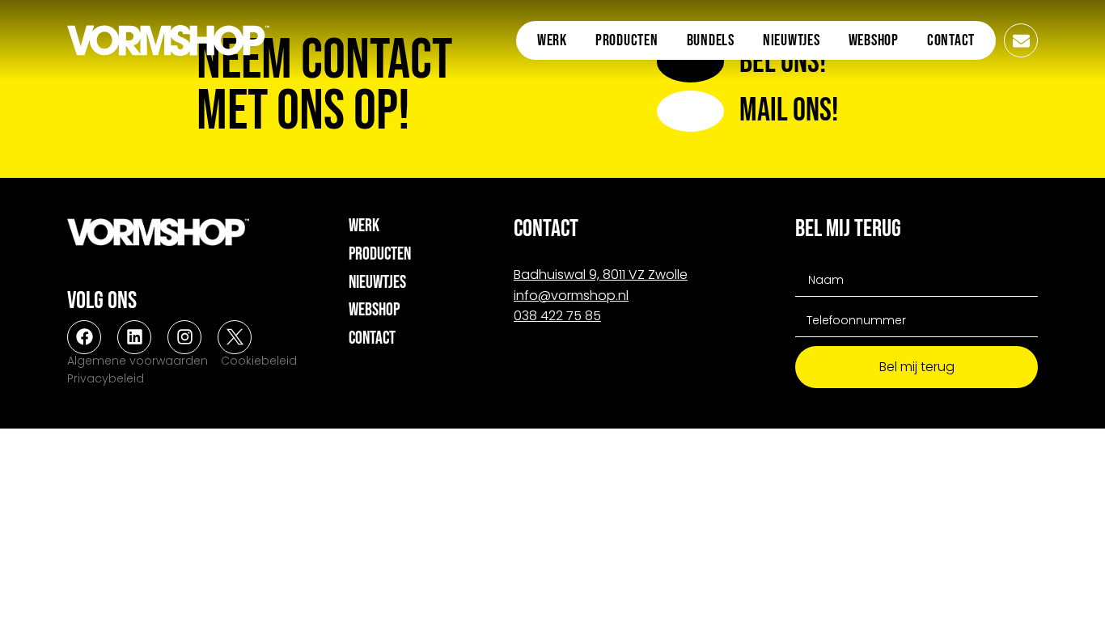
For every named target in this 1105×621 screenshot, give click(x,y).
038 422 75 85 (557, 315)
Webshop (874, 40)
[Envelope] (1021, 40)
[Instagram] (184, 337)
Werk (552, 40)
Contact (951, 40)
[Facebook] (84, 337)
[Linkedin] (134, 337)
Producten (626, 40)
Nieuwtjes (791, 40)
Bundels (711, 40)
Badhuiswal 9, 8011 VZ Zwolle (601, 274)
